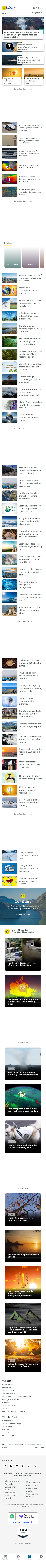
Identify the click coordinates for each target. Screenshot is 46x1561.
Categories (35, 12)
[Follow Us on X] (35, 1466)
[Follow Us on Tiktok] (23, 1466)
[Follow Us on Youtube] (17, 1466)
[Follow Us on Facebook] (5, 1466)
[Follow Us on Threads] (29, 1466)
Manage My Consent (10, 1399)
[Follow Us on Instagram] (11, 1466)
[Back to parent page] (5, 11)
